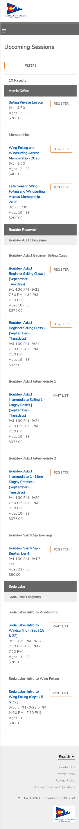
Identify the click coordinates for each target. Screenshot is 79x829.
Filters (30, 65)
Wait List (61, 395)
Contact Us (67, 767)
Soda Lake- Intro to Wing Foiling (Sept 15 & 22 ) (26, 697)
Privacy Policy (65, 774)
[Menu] (7, 30)
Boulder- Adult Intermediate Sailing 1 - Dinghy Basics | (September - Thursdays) (27, 405)
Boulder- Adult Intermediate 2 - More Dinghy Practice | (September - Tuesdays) (26, 482)
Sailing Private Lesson (26, 102)
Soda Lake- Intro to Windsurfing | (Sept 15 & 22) (26, 630)
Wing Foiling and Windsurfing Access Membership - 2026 (24, 153)
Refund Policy (65, 780)
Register (61, 103)
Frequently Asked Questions (55, 787)
